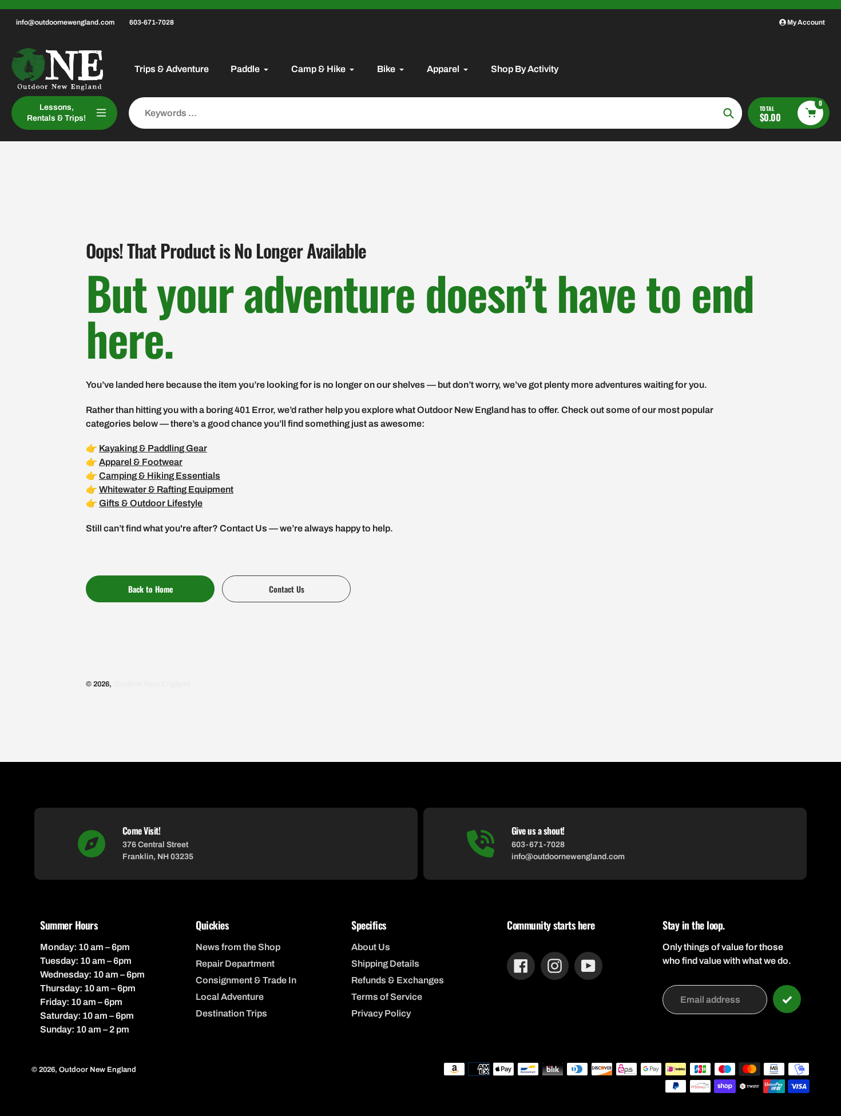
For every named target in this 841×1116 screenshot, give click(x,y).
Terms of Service (386, 997)
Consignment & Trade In (246, 980)
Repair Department (235, 963)
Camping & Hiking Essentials (159, 475)
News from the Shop (238, 947)
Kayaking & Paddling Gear (153, 448)
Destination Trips (231, 1013)
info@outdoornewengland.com (65, 22)
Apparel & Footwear (141, 462)
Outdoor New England (152, 684)
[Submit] (787, 999)
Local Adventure (230, 997)
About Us (370, 947)
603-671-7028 (151, 22)
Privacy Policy (381, 1013)
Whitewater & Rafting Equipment (166, 489)
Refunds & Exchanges (397, 980)
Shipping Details (385, 963)
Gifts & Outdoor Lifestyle (151, 503)
